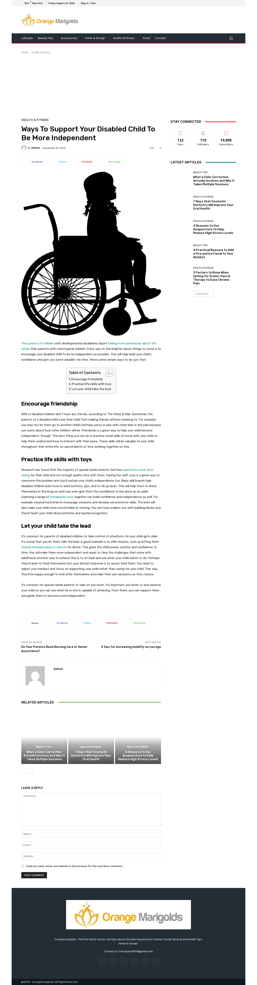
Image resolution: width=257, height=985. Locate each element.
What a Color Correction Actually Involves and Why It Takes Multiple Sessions (44, 755)
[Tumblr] (144, 961)
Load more (202, 293)
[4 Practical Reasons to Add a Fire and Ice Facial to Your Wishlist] (180, 251)
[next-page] (30, 770)
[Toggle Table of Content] (107, 373)
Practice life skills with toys (91, 384)
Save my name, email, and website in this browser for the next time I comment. (74, 866)
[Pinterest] (134, 961)
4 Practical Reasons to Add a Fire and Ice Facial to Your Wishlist (213, 253)
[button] (231, 38)
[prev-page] (23, 770)
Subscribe (226, 131)
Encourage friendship (87, 379)
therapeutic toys (61, 497)
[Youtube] (233, 3)
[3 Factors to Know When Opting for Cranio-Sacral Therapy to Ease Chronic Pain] (180, 276)
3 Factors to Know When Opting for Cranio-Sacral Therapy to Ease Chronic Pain (211, 278)
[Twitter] (223, 3)
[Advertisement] (128, 84)
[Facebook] (214, 3)
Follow (203, 131)
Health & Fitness (41, 52)
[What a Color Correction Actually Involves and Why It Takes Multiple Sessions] (44, 736)
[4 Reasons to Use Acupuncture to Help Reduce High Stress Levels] (138, 736)
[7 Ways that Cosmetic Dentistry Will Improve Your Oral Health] (91, 736)
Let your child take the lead (91, 389)
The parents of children (37, 343)
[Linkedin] (123, 961)
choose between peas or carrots (43, 547)
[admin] (24, 148)
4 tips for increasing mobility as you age (131, 647)
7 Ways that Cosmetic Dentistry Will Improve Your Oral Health (91, 755)
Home (24, 52)
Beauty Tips (43, 747)
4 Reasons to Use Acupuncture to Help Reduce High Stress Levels (138, 755)
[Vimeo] (228, 3)
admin (35, 147)
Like (180, 131)
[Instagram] (218, 3)
